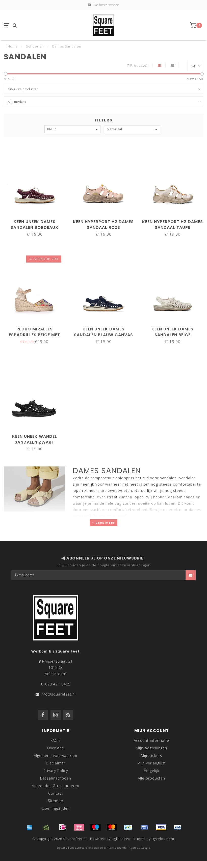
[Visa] (161, 827)
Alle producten (151, 778)
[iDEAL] (62, 827)
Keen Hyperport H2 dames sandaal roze (103, 224)
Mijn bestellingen (151, 748)
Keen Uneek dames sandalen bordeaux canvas (34, 227)
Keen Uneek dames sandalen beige (172, 332)
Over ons (55, 748)
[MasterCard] (112, 827)
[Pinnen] (144, 827)
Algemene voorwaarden (55, 755)
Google (145, 847)
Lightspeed (121, 839)
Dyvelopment (163, 839)
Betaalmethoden (55, 778)
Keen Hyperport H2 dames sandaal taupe (172, 224)
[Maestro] (95, 827)
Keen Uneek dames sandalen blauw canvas (103, 332)
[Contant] (46, 827)
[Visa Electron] (177, 827)
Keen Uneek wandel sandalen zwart (34, 439)
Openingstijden (56, 808)
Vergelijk (151, 770)
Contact (55, 793)
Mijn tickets (151, 755)
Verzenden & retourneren (55, 785)
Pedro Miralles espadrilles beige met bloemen (34, 334)
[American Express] (29, 827)
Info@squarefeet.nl (58, 694)
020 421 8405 (57, 684)
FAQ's (55, 740)
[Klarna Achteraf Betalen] (79, 827)
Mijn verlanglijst (151, 763)
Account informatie (151, 740)
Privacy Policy (55, 770)
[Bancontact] (128, 827)
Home (13, 46)
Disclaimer (55, 763)
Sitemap (55, 800)
